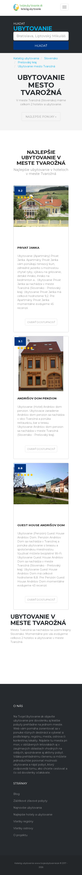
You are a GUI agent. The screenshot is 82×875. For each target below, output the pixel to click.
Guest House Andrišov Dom (41, 525)
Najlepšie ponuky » (41, 116)
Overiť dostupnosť (41, 322)
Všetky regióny (23, 821)
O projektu (20, 835)
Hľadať (41, 45)
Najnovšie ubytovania (27, 807)
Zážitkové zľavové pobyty (30, 801)
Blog (16, 794)
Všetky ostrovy (23, 828)
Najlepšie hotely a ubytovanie (32, 814)
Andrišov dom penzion (37, 398)
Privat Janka (28, 247)
